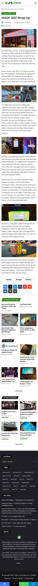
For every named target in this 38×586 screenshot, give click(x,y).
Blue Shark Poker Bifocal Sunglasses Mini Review (9, 330)
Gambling (21, 9)
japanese (26, 476)
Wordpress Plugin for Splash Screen (9, 351)
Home (5, 9)
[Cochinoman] (13, 3)
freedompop (29, 472)
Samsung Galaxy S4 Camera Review (27, 434)
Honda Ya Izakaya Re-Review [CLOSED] (28, 413)
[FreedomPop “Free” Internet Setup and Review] (28, 349)
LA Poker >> (6, 516)
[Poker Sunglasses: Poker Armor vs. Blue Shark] (28, 320)
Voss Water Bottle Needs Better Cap (8, 380)
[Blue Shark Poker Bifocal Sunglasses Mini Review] (10, 320)
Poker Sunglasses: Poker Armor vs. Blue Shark (27, 330)
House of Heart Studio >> (10, 509)
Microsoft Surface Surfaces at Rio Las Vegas (9, 306)
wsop (29, 280)
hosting (16, 476)
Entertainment (12, 9)
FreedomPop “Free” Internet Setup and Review (27, 359)
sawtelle (25, 482)
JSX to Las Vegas (22, 71)
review (6, 482)
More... (19, 563)
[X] (10, 287)
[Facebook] (5, 287)
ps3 (22, 479)
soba (15, 486)
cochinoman (7, 22)
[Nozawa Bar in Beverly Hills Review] (10, 426)
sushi (32, 486)
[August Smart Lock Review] (10, 405)
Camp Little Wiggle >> (9, 500)
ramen (30, 479)
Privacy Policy (29, 578)
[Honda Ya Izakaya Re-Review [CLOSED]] (28, 405)
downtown (17, 472)
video (14, 489)
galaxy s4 (7, 476)
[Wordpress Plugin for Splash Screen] (10, 346)
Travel (13, 13)
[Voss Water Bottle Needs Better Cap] (10, 372)
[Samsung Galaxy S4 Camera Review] (28, 426)
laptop (5, 479)
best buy (6, 472)
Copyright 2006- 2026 (11, 575)
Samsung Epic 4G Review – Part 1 (26, 383)
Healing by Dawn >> (8, 503)
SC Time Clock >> (7, 523)
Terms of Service (17, 578)
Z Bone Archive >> (7, 526)
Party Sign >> (6, 519)
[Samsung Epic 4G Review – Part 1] (28, 373)
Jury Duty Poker (25, 304)
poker (9, 280)
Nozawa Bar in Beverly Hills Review (10, 434)
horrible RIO (6, 63)
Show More (19, 391)
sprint (24, 486)
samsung (15, 482)
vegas (19, 280)
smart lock (6, 486)
